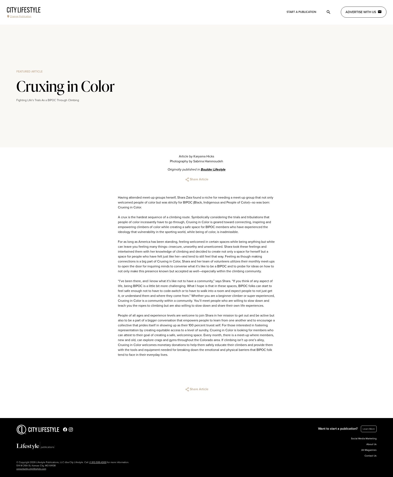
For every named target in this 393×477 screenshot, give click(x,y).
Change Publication (20, 16)
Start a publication (301, 12)
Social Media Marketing (364, 438)
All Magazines (369, 450)
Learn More (369, 428)
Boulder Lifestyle (213, 169)
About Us (371, 444)
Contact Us (371, 455)
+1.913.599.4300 (97, 462)
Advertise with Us (361, 12)
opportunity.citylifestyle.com (31, 468)
